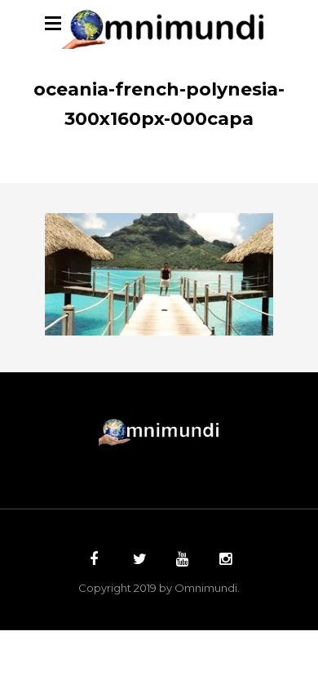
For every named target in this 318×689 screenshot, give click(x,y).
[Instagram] (223, 561)
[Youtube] (180, 561)
